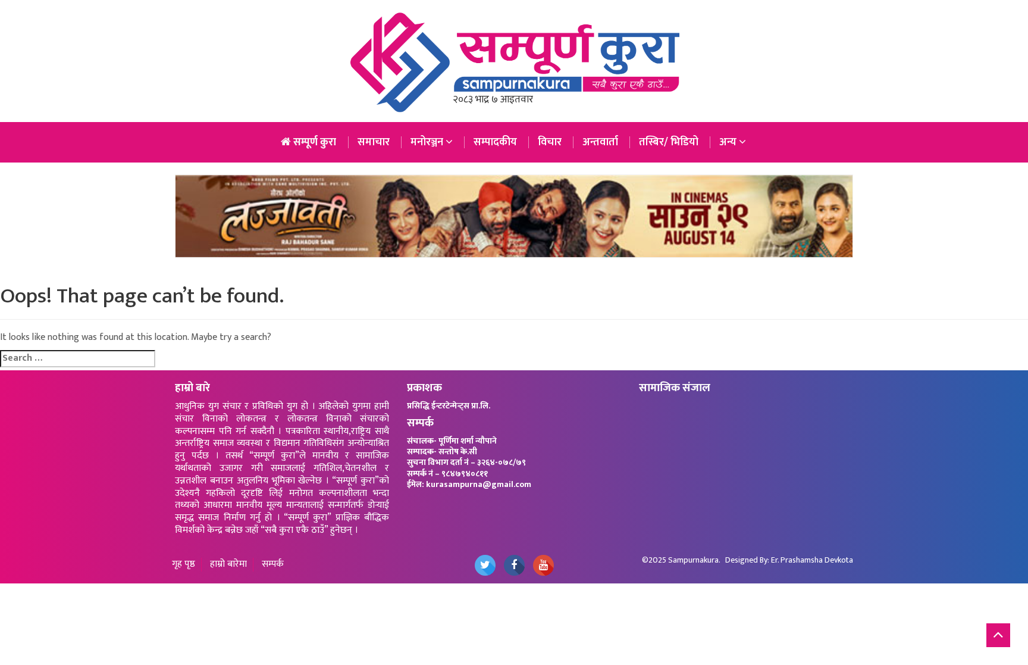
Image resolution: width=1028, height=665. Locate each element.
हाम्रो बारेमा (228, 565)
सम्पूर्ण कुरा (313, 142)
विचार (550, 142)
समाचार (374, 142)
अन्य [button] (729, 142)
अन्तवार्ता (600, 142)
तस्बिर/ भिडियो (668, 142)
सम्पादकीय (495, 142)
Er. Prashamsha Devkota (812, 560)
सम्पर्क (273, 565)
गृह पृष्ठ (183, 565)
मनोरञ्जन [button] (428, 142)
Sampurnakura (693, 560)
